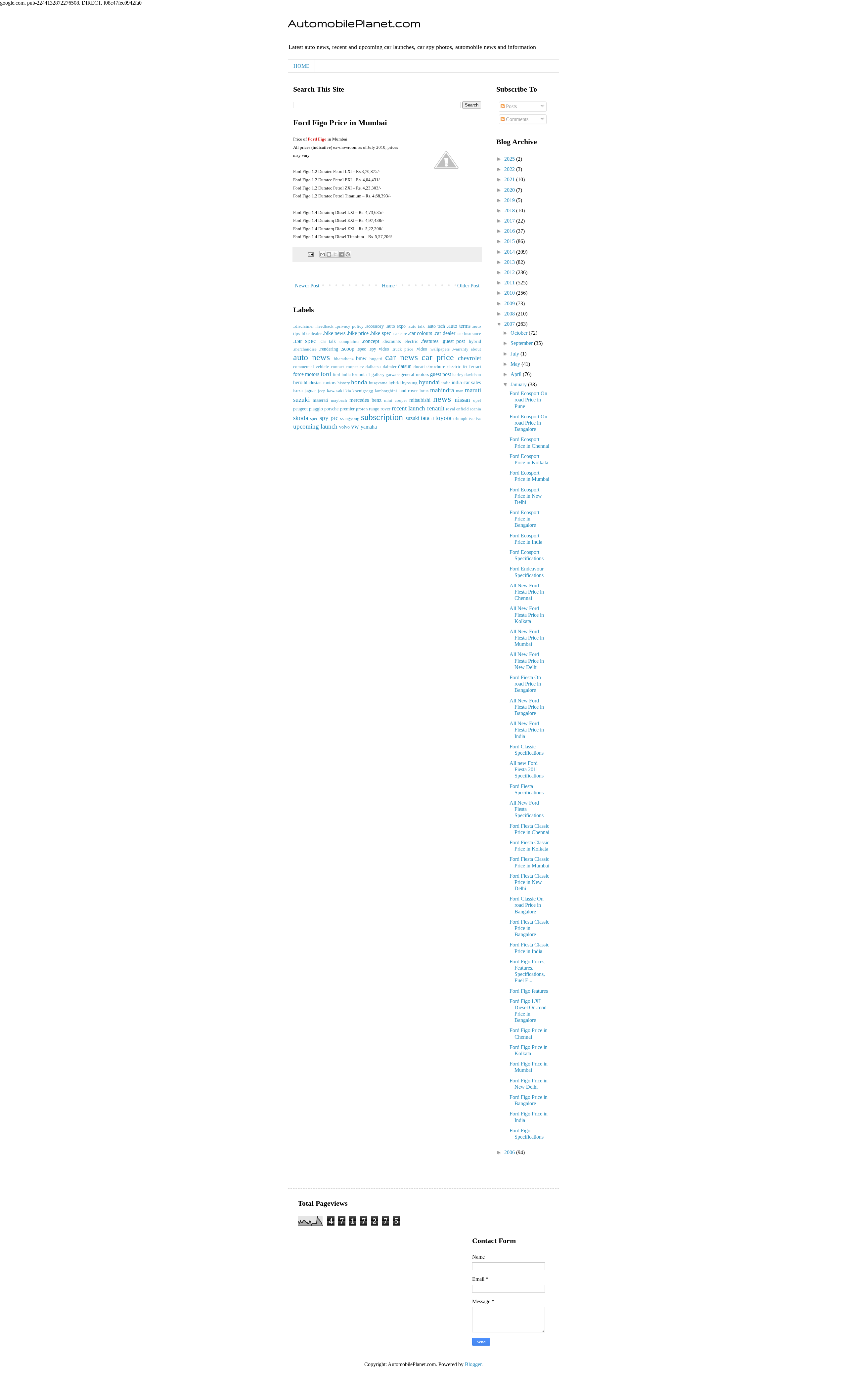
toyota (443, 417)
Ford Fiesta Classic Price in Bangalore (529, 928)
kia (348, 391)
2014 (510, 252)
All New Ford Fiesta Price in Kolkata (527, 615)
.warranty (460, 349)
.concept (370, 341)
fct (465, 366)
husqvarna (378, 383)
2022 (510, 169)
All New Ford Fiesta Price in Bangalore (527, 707)
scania (475, 409)
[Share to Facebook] (341, 254)
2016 (510, 231)
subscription (382, 417)
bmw (361, 358)
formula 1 (361, 374)
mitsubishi (419, 400)
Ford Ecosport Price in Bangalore (524, 519)
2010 (510, 293)
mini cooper (395, 400)
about (476, 349)
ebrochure (435, 366)
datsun (405, 366)
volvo (344, 427)
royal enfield (457, 409)
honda (359, 382)
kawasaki (335, 390)
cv (362, 366)
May (516, 364)
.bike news (334, 333)
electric (454, 366)
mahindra (442, 390)
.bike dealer (311, 333)
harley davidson (466, 374)
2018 (510, 210)
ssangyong (349, 418)
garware (393, 374)
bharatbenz (344, 358)
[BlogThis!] (329, 254)
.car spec (304, 340)
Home (388, 285)
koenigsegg (362, 391)
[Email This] (322, 254)
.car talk (327, 341)
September (522, 343)
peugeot (300, 408)
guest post (440, 374)
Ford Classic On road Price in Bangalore (527, 905)
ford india (341, 374)
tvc (471, 418)
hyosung (410, 383)
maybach (339, 400)
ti (432, 418)
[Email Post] (310, 254)
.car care (399, 333)
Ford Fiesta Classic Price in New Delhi (529, 882)
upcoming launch (315, 426)
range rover (379, 408)
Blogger (473, 1364)
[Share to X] (335, 254)
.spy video (379, 349)
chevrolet (469, 358)
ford (326, 373)
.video (421, 349)
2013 (510, 262)
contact (337, 366)
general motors (414, 374)
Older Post (468, 285)
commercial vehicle (311, 366)
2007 (510, 324)
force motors (306, 374)
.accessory (374, 326)
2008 (510, 313)
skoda (300, 417)
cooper (352, 366)
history (343, 383)
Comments (516, 119)
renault (435, 408)
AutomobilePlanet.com (354, 23)
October (520, 333)
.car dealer (444, 333)
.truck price (402, 349)
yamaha (369, 427)
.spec (361, 349)
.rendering (328, 349)
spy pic (329, 417)
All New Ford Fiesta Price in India (527, 730)
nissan (462, 399)
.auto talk (416, 326)
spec (314, 418)
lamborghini (386, 391)
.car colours (420, 333)
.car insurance (469, 333)
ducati (419, 366)
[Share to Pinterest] (347, 254)
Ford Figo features (529, 991)
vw (355, 426)
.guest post (453, 341)
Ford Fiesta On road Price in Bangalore (525, 684)
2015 (510, 241)
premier (347, 408)
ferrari (475, 366)
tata (425, 417)
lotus (424, 391)
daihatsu (373, 366)
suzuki (412, 418)
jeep (322, 391)
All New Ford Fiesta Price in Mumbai (527, 638)
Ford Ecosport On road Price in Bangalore (528, 423)
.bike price (358, 333)
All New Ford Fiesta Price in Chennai (527, 592)
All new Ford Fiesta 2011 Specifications (527, 769)
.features (429, 341)
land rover (408, 390)
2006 (510, 1152)
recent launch (408, 408)
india (446, 383)
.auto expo (396, 326)
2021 (510, 179)
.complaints (348, 341)
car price (438, 357)
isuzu (298, 390)
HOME (301, 66)
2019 (510, 200)
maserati (320, 400)
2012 (510, 272)
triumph (460, 418)
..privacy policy (349, 326)
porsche (331, 408)
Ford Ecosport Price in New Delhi (526, 496)
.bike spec (380, 333)
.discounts (391, 341)
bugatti (376, 358)
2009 (510, 303)
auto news (311, 357)
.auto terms (458, 326)
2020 (510, 190)
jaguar (310, 390)
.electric (410, 341)
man (460, 391)
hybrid (394, 382)
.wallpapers (439, 349)
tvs (478, 418)
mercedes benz (365, 400)
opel (477, 400)
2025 (510, 159)
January (519, 384)
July (515, 353)
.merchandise (305, 349)
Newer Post (307, 285)
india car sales (466, 382)
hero (297, 382)
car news (401, 357)
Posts (511, 106)
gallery (378, 374)
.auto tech (435, 326)
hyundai (429, 382)
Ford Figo (317, 139)
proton (362, 409)
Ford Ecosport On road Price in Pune (528, 400)
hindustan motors (320, 382)
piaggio (316, 408)
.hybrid (474, 341)
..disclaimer (303, 326)
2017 (510, 221)
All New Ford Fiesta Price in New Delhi (527, 660)
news (442, 399)
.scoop (347, 349)
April (517, 374)
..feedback (324, 326)
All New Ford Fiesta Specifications (527, 809)
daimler (389, 366)
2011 (510, 282)
